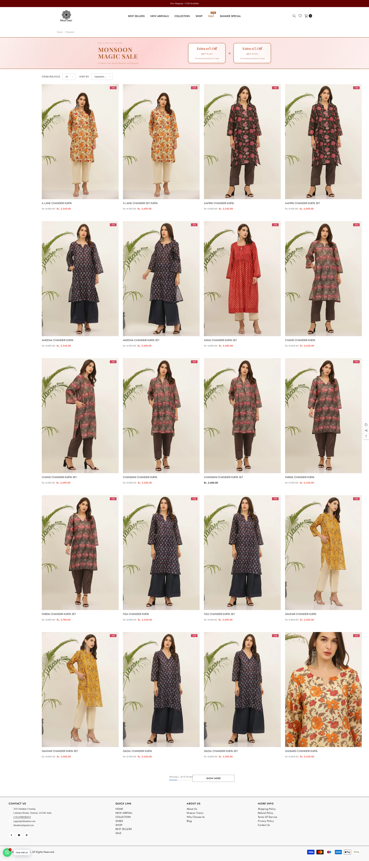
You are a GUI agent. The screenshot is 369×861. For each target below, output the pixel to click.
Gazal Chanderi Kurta (137, 751)
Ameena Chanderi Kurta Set (141, 340)
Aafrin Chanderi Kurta (219, 203)
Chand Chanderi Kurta (300, 340)
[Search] (294, 16)
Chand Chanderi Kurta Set (59, 477)
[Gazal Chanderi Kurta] (161, 689)
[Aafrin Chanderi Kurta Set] (323, 141)
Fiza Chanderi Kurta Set (219, 614)
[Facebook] (11, 835)
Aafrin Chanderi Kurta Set (302, 203)
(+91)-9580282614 (22, 817)
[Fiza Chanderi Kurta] (161, 552)
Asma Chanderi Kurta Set (220, 340)
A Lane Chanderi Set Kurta (140, 203)
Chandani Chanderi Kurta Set (223, 477)
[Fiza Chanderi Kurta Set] (242, 552)
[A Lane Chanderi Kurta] (80, 141)
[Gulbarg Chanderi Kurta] (323, 689)
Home (60, 32)
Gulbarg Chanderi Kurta (301, 751)
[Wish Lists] (300, 15)
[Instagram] (19, 835)
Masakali (70, 32)
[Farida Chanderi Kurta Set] (80, 552)
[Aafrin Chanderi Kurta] (242, 141)
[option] (184, 3)
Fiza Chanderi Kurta (136, 614)
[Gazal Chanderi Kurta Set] (242, 689)
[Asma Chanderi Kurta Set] (242, 278)
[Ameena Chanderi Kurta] (80, 278)
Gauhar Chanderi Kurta (300, 614)
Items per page (51, 76)
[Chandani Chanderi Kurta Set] (242, 415)
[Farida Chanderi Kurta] (323, 415)
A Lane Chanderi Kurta (57, 203)
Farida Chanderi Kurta (299, 477)
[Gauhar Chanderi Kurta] (323, 552)
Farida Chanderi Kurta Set (59, 614)
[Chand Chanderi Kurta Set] (80, 415)
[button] (68, 76)
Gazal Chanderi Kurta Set (221, 751)
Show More (213, 778)
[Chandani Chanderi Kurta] (161, 415)
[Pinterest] (26, 835)
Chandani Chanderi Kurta (140, 477)
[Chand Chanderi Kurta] (323, 278)
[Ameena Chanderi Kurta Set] (161, 278)
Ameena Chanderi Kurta (57, 340)
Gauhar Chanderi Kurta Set (60, 751)
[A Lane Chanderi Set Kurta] (161, 141)
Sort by (84, 76)
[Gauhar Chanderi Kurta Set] (80, 689)
